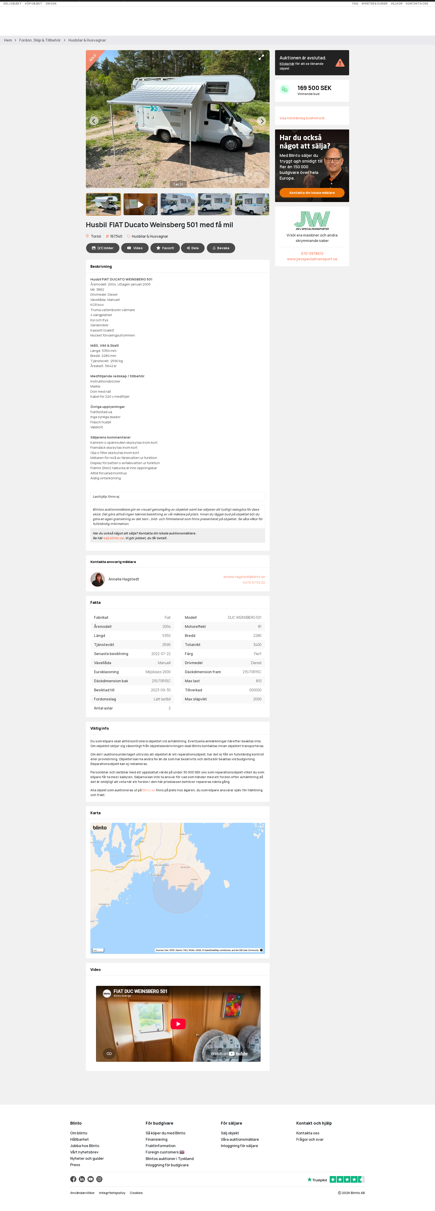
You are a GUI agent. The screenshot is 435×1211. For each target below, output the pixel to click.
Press (75, 1164)
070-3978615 (312, 253)
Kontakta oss (417, 3)
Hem (8, 40)
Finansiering (156, 1139)
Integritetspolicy (112, 1193)
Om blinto (78, 1133)
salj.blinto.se (113, 538)
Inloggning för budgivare (167, 1164)
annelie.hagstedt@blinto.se (244, 577)
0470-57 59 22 (254, 582)
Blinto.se (148, 790)
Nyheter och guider (87, 1158)
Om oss (51, 3)
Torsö (95, 236)
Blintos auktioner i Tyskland (170, 1158)
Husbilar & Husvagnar (87, 40)
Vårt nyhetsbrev (84, 1152)
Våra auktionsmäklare (240, 1139)
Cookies (136, 1193)
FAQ (355, 3)
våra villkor (250, 519)
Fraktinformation (161, 1145)
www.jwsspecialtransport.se (312, 258)
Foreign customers (162, 1152)
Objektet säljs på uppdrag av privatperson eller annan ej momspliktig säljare (150, 546)
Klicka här (287, 63)
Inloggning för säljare (239, 1145)
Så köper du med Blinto (165, 1133)
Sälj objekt (12, 3)
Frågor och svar (310, 1139)
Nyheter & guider (374, 3)
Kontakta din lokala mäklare (312, 192)
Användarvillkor (82, 1193)
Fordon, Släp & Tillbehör (40, 40)
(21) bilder (105, 248)
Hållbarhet (79, 1139)
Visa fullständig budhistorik (302, 118)
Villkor (396, 3)
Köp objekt (33, 3)
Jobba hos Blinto (84, 1145)
